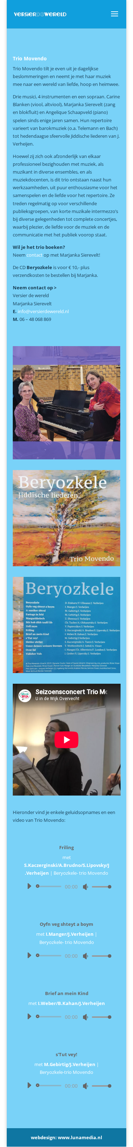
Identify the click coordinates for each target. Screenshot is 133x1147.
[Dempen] (85, 887)
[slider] (100, 886)
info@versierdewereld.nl (43, 311)
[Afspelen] (29, 886)
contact (35, 255)
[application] (66, 886)
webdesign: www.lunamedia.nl (66, 1137)
